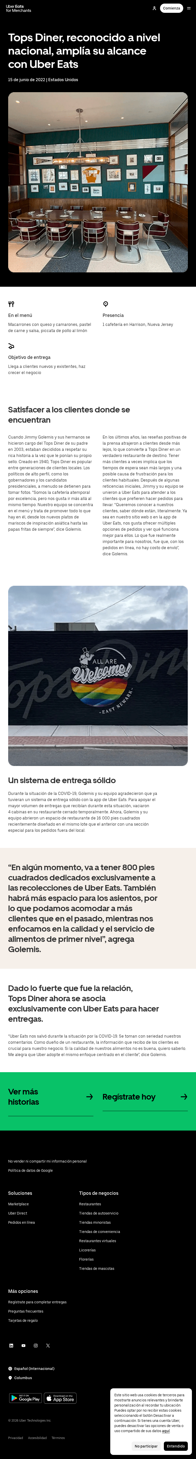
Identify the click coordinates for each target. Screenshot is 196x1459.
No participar (146, 1446)
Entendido (176, 1446)
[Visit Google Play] (25, 1398)
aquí (166, 1431)
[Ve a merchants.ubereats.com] (18, 8)
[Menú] (188, 8)
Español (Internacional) (34, 1369)
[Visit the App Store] (60, 1399)
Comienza (171, 8)
